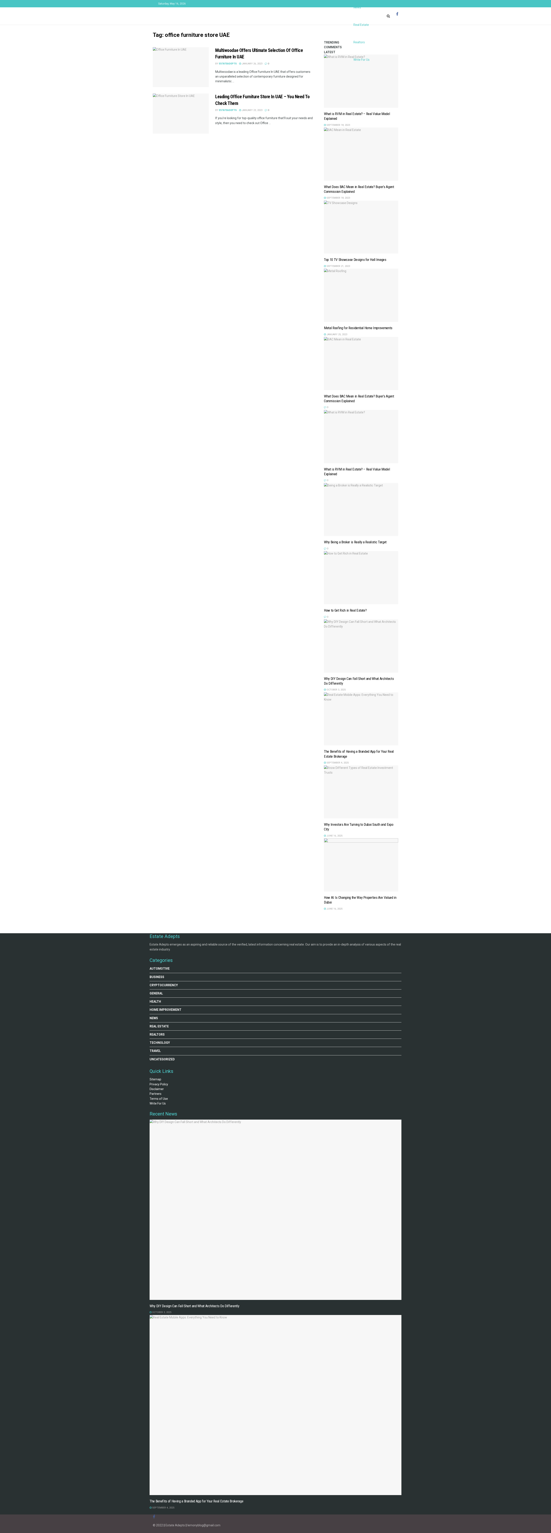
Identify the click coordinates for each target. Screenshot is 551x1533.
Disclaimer (157, 1089)
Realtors (359, 42)
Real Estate (361, 24)
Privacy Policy (159, 1084)
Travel (155, 1051)
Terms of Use (159, 1098)
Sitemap (155, 1079)
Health (155, 1001)
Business (157, 977)
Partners (155, 1093)
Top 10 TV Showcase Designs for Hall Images (355, 259)
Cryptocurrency (164, 985)
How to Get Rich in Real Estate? (345, 610)
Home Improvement (165, 1009)
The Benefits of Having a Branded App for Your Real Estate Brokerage (196, 1501)
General (156, 993)
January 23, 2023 (251, 110)
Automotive (160, 968)
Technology (160, 1042)
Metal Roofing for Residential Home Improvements (358, 328)
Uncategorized (162, 1059)
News (154, 1018)
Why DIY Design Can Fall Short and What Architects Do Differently (194, 1306)
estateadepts (228, 110)
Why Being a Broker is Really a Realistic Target (355, 542)
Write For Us (361, 59)
